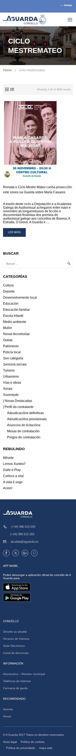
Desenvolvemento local (20, 297)
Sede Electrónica (14, 645)
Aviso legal (10, 741)
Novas (7, 716)
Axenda (8, 709)
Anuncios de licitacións (23, 425)
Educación (10, 303)
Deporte (9, 291)
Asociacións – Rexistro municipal (24, 674)
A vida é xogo (12, 482)
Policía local (12, 352)
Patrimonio (11, 346)
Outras (8, 340)
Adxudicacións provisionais (27, 419)
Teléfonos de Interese (17, 681)
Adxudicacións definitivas (25, 413)
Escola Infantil (13, 315)
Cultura (8, 285)
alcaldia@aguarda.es (25, 541)
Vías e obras (12, 382)
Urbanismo (11, 376)
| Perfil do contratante (18, 407)
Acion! (7, 488)
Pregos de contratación (23, 437)
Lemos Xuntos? (14, 464)
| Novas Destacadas (17, 401)
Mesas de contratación (23, 431)
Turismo (9, 370)
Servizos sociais (15, 364)
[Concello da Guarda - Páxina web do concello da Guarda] (24, 19)
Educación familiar (16, 309)
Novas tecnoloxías (16, 334)
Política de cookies (33, 741)
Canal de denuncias (16, 653)
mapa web (45, 748)
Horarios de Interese (16, 638)
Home (7, 70)
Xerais (7, 388)
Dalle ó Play (12, 470)
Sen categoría (13, 358)
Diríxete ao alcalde (15, 631)
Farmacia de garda (15, 688)
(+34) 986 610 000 (23, 526)
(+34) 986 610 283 (22, 534)
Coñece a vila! (13, 476)
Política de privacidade (20, 748)
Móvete (8, 457)
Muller (7, 328)
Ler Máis (17, 234)
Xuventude (11, 394)
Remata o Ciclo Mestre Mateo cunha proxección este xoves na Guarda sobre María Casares (37, 189)
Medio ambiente (14, 322)
